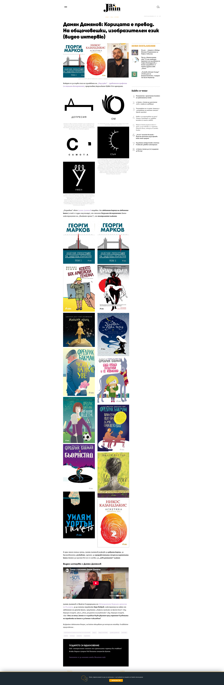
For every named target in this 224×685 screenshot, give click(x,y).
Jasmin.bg (112, 8)
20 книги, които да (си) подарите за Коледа (147, 150)
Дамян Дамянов (84, 210)
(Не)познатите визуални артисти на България (77, 632)
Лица (111, 17)
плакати (79, 635)
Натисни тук (116, 680)
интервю (124, 632)
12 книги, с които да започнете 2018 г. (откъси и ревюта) (146, 103)
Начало (107, 17)
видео (94, 632)
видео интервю (103, 632)
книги (66, 635)
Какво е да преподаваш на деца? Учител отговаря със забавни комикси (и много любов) (146, 118)
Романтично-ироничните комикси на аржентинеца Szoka (148, 96)
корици (72, 635)
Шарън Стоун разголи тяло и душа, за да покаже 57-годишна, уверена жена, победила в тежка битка (147, 127)
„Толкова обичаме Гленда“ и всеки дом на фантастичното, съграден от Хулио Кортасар (150, 74)
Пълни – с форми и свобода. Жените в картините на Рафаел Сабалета (150, 52)
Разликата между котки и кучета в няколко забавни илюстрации (147, 143)
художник (87, 635)
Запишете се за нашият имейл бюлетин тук (87, 657)
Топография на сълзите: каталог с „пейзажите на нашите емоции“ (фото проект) (148, 110)
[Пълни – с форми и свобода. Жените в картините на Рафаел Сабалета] (135, 53)
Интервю (116, 17)
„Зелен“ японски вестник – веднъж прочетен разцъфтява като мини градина (147, 136)
